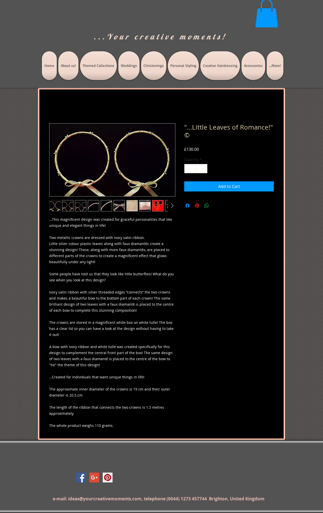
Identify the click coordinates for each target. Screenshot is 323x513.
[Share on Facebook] (187, 206)
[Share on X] (216, 206)
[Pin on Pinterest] (197, 206)
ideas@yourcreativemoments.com (105, 499)
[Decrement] (188, 168)
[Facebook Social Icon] (81, 477)
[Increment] (203, 168)
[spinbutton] (195, 168)
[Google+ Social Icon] (94, 477)
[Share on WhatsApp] (207, 206)
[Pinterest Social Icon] (108, 477)
